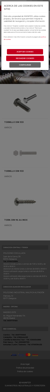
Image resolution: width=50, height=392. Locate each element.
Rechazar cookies (25, 58)
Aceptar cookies (25, 52)
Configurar (25, 65)
